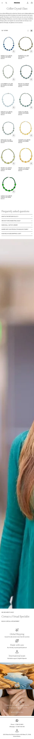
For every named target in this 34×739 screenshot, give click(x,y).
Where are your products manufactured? (15, 229)
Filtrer (6, 30)
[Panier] (32, 3)
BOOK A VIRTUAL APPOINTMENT (10, 621)
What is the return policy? (10, 216)
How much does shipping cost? (11, 233)
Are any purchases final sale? (11, 221)
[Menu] (2, 3)
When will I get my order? (10, 225)
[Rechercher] (6, 3)
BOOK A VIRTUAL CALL (17, 675)
